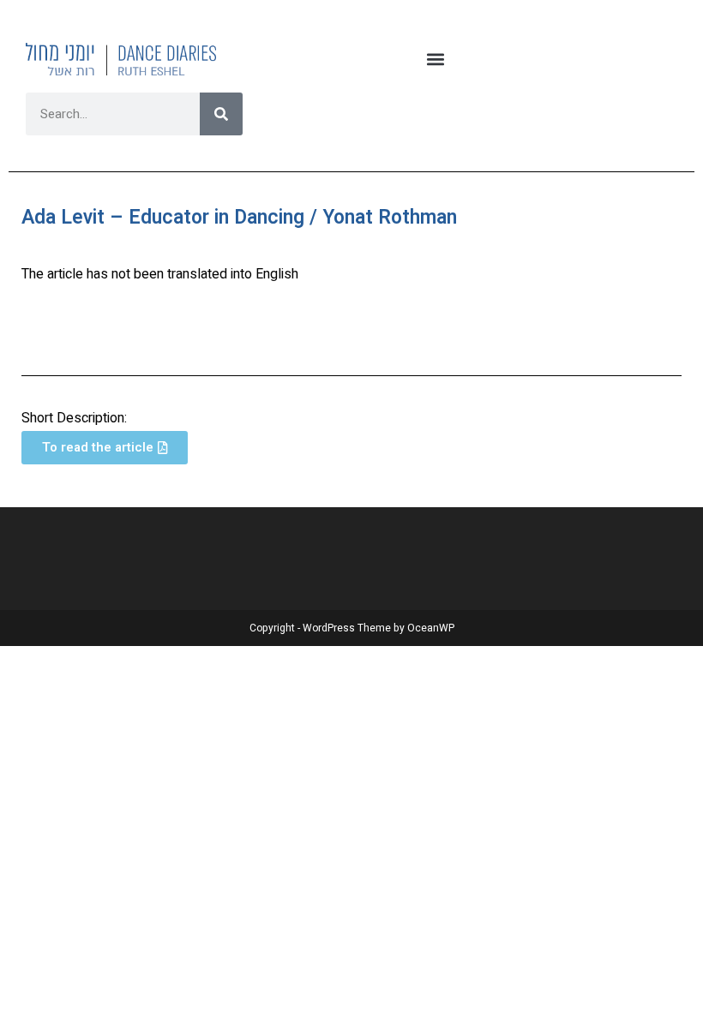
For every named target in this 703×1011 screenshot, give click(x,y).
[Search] (221, 114)
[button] (436, 59)
